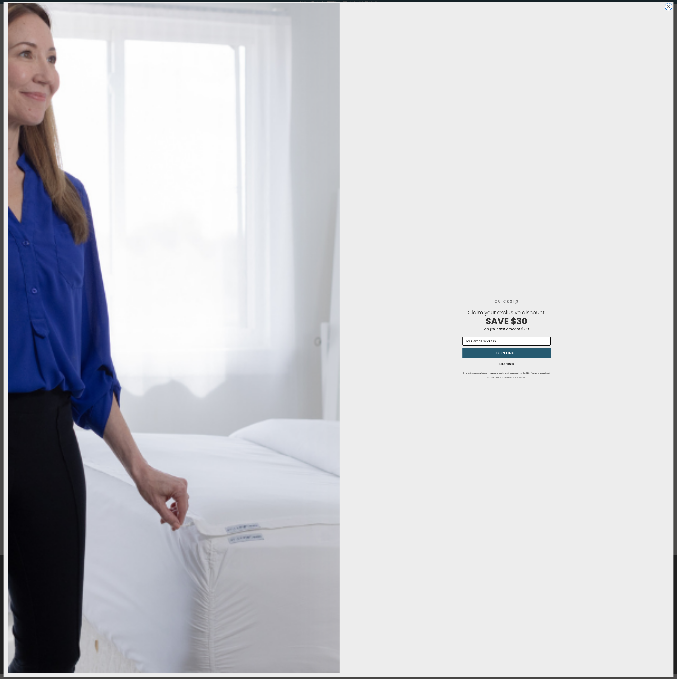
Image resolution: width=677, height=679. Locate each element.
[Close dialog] (668, 6)
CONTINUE (506, 353)
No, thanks (506, 364)
